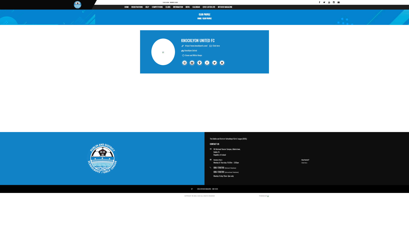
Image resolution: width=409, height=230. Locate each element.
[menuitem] (126, 7)
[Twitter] (214, 65)
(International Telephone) (226, 171)
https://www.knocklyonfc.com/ (196, 45)
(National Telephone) (225, 167)
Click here (216, 45)
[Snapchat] (222, 65)
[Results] (192, 65)
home (199, 18)
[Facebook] (207, 65)
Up (192, 189)
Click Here (304, 163)
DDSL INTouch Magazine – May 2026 (207, 189)
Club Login (166, 2)
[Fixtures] (184, 65)
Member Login (174, 2)
